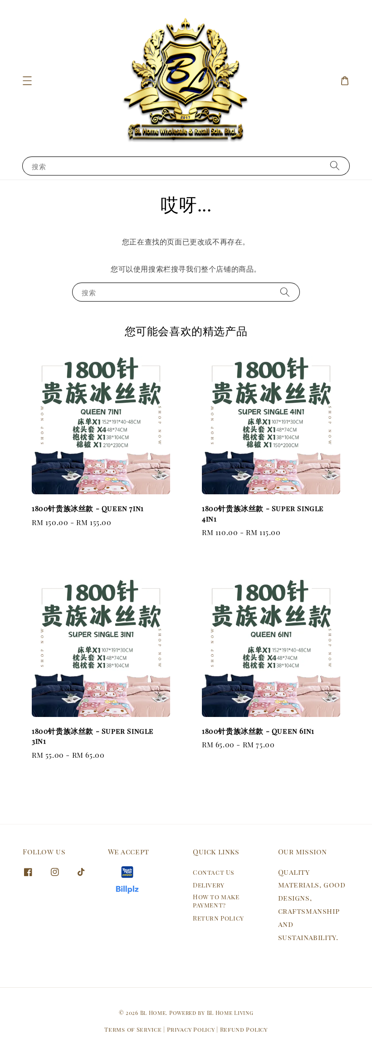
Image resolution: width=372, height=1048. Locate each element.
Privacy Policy (191, 1029)
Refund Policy (244, 1029)
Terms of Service (133, 1029)
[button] (27, 81)
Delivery (209, 885)
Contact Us (213, 872)
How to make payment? (216, 900)
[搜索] (334, 166)
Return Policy (218, 918)
